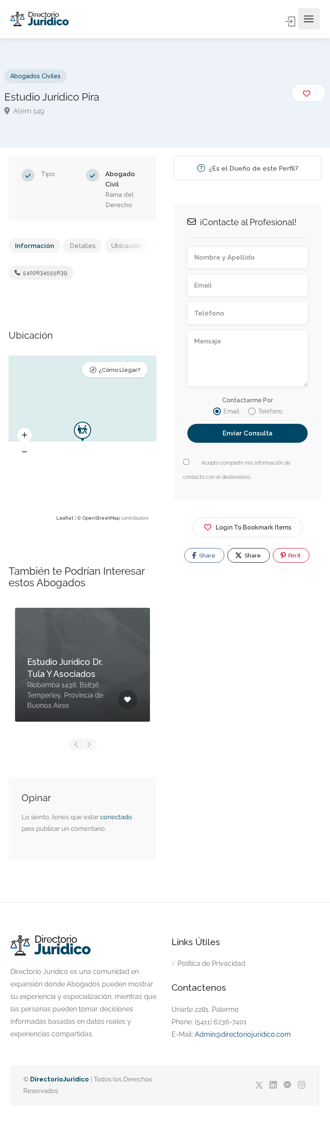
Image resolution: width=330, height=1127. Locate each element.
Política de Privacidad (211, 963)
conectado (116, 817)
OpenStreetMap (101, 518)
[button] (24, 435)
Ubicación (126, 246)
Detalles (83, 246)
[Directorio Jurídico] (40, 19)
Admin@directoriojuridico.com (243, 1034)
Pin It (293, 555)
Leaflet (64, 518)
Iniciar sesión (291, 21)
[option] (82, 671)
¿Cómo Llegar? (119, 370)
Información (34, 246)
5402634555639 (44, 273)
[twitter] (259, 1085)
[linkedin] (273, 1085)
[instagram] (301, 1085)
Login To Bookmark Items (253, 527)
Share (206, 555)
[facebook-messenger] (287, 1085)
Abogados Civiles (35, 76)
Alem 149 (28, 111)
